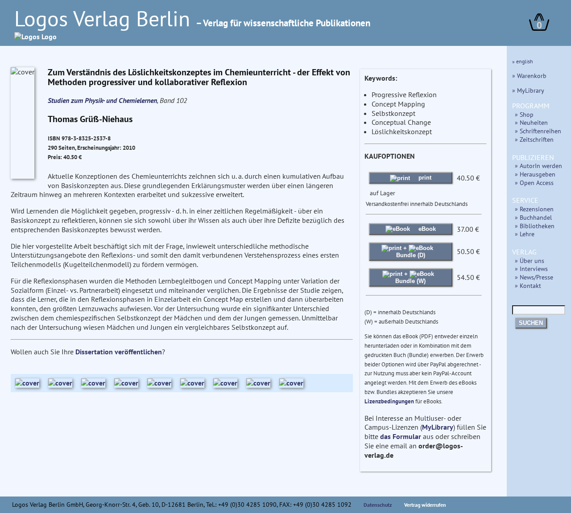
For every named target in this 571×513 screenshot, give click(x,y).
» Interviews (531, 268)
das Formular (400, 436)
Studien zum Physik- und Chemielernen (102, 100)
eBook (426, 229)
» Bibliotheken (534, 226)
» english (522, 61)
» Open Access (534, 182)
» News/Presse (534, 277)
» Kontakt (528, 285)
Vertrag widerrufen (425, 504)
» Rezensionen (534, 209)
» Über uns (529, 260)
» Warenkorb (529, 75)
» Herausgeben (535, 174)
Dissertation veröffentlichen (118, 351)
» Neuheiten (531, 122)
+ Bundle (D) (410, 252)
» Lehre (524, 234)
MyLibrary (437, 427)
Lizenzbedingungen (389, 401)
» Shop (524, 114)
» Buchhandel (533, 217)
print (424, 177)
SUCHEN (531, 323)
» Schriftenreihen (538, 131)
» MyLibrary (528, 90)
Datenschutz (378, 504)
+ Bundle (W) (410, 277)
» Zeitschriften (534, 139)
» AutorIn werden (538, 165)
